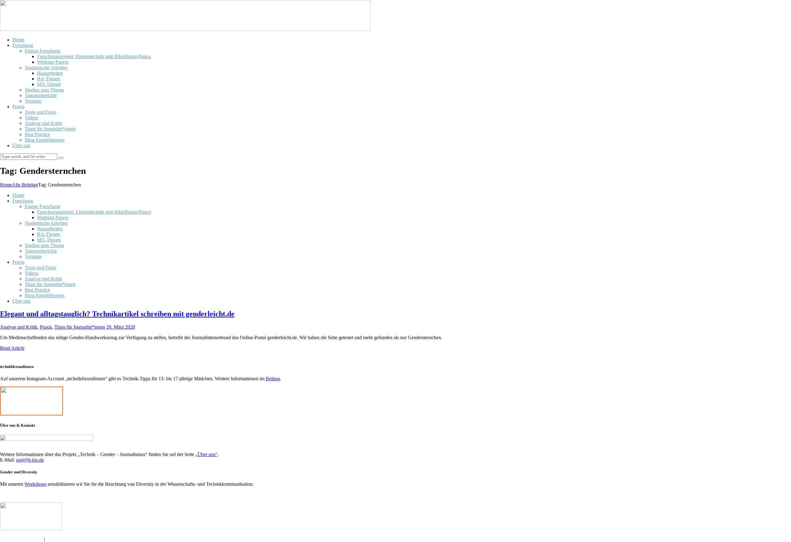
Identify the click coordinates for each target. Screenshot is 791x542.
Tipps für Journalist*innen (79, 327)
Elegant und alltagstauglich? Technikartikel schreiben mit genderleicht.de (117, 314)
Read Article (12, 348)
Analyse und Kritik (18, 327)
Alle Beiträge (25, 184)
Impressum (56, 539)
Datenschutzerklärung (22, 539)
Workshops (35, 484)
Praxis (46, 327)
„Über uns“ (206, 454)
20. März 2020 (120, 327)
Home (6, 184)
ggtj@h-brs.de (30, 460)
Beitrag (273, 378)
